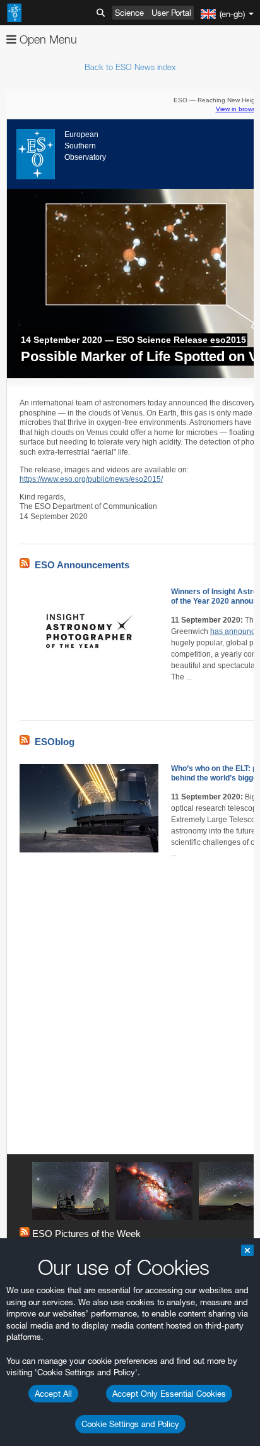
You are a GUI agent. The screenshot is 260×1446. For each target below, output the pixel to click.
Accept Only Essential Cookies (169, 1394)
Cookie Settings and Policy (130, 1424)
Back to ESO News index (130, 67)
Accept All (53, 1394)
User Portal (171, 13)
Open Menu (46, 39)
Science (129, 13)
